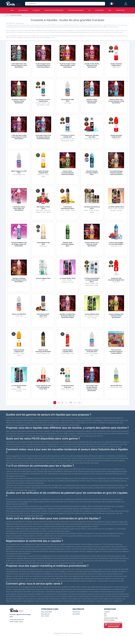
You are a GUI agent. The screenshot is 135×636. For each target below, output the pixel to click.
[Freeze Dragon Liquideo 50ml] (67, 340)
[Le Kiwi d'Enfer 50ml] (92, 304)
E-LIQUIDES (36, 10)
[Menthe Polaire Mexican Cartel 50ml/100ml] (92, 90)
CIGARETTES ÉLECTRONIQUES (54, 10)
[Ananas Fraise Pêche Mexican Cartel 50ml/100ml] (92, 54)
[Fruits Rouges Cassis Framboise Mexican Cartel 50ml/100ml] (43, 54)
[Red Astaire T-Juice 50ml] (43, 197)
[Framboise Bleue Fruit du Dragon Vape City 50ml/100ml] (19, 233)
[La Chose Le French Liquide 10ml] (67, 125)
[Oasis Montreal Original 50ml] (43, 161)
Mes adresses (45, 614)
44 (71, 403)
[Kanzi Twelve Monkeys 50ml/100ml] (43, 340)
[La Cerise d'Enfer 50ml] (67, 268)
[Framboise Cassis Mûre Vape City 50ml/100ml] (19, 197)
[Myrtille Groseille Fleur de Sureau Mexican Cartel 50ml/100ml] (67, 304)
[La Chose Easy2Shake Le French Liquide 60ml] (92, 268)
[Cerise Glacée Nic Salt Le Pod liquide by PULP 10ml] (43, 376)
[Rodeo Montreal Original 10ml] (116, 125)
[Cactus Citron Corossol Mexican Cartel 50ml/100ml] (67, 161)
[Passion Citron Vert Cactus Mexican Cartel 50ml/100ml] (116, 90)
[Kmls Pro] (13, 3)
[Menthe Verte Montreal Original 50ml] (67, 233)
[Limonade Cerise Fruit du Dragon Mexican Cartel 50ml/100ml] (43, 125)
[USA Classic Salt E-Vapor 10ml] (43, 304)
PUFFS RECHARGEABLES (75, 10)
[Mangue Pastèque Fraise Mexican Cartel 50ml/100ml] (19, 268)
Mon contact (45, 616)
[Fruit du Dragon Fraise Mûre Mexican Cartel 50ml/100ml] (67, 54)
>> (80, 403)
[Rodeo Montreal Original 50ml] (116, 54)
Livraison (107, 612)
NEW (12, 10)
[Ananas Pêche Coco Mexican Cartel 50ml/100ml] (92, 233)
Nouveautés (76, 614)
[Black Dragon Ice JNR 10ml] (19, 161)
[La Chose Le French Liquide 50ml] (43, 90)
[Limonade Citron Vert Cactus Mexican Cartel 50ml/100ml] (19, 54)
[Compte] (125, 3)
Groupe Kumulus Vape (111, 618)
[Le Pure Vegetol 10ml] (43, 268)
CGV (105, 616)
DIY (89, 10)
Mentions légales (109, 620)
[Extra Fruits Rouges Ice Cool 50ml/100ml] (116, 233)
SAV (105, 614)
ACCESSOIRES (99, 10)
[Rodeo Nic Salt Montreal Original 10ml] (116, 268)
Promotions (76, 612)
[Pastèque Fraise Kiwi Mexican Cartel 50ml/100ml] (19, 90)
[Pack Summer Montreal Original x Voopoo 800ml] (116, 340)
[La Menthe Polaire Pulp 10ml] (67, 376)
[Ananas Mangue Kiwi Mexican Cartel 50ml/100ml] (116, 304)
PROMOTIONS (120, 10)
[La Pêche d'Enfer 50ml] (116, 197)
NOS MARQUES (23, 10)
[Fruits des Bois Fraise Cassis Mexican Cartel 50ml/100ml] (19, 125)
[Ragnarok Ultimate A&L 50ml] (92, 125)
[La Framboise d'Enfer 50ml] (19, 376)
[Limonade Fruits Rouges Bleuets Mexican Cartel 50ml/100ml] (92, 376)
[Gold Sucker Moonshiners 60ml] (67, 197)
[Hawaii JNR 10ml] (116, 376)
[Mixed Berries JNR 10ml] (67, 90)
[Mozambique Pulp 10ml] (43, 233)
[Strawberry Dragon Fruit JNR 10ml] (92, 340)
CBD (109, 10)
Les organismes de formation (113, 622)
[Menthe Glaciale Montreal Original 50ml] (92, 161)
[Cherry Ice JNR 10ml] (19, 304)
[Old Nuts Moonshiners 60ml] (92, 197)
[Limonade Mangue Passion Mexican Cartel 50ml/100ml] (116, 161)
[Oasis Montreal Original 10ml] (19, 340)
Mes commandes (46, 612)
